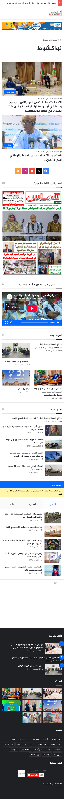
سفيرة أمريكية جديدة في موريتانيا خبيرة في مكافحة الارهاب (23, 428)
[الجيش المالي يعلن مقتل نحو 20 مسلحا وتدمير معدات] (53, 470)
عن (31, 744)
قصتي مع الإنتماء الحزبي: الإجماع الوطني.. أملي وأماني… (35, 157)
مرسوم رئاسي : (49, 3)
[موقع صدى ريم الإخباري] (55, 12)
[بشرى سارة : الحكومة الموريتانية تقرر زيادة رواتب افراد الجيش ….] (53, 517)
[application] (32, 309)
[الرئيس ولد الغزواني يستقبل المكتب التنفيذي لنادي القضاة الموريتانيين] (53, 648)
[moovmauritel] (32, 26)
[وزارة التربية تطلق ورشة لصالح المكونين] (52, 717)
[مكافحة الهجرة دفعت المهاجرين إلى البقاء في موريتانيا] (53, 443)
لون (49, 749)
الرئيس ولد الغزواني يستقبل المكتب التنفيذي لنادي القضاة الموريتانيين (26, 646)
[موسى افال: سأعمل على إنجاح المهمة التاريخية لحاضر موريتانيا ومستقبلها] (48, 378)
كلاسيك (57, 749)
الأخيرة (32, 504)
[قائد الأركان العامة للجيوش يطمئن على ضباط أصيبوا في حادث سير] (32, 717)
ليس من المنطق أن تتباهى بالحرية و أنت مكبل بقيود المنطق (23, 555)
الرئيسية (56, 40)
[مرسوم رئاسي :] (16, 378)
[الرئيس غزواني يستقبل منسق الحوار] (32, 705)
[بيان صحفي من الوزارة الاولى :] (16, 350)
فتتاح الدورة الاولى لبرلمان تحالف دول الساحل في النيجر (48, 346)
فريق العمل (8, 744)
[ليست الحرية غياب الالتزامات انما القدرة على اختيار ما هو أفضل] (53, 544)
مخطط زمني (25, 749)
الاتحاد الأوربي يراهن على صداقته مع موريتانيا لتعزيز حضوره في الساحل (26, 454)
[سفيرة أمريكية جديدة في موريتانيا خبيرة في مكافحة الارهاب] (53, 430)
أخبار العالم (56, 739)
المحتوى (22, 739)
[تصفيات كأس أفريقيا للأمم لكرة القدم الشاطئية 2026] (11, 705)
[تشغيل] (57, 322)
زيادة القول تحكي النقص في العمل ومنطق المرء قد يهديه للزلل (23, 568)
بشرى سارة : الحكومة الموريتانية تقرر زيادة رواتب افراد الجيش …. (23, 515)
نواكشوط (46, 754)
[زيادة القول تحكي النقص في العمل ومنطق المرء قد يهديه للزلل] (53, 570)
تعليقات (11, 504)
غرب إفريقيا (21, 744)
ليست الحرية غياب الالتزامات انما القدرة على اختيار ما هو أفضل (22, 542)
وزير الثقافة (34, 754)
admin (56, 98)
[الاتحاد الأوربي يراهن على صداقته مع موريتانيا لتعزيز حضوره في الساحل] (53, 456)
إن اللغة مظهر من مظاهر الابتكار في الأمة (24, 527)
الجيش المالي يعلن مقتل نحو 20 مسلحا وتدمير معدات (25, 468)
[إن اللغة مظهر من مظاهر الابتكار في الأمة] (53, 531)
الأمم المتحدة (34, 739)
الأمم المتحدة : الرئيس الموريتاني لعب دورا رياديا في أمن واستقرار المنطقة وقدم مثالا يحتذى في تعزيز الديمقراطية (35, 106)
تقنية (13, 739)
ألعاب (45, 739)
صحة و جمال (41, 744)
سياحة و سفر (55, 744)
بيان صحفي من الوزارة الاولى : (17, 361)
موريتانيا (57, 754)
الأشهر (53, 504)
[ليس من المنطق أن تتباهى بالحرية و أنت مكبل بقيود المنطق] (53, 557)
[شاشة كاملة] (6, 322)
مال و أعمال (38, 749)
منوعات (14, 749)
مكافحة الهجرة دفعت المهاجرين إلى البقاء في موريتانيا (24, 441)
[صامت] (11, 322)
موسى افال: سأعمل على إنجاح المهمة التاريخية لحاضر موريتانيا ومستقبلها (48, 392)
